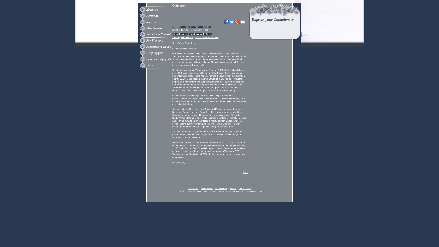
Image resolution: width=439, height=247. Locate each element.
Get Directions (207, 188)
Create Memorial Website (206, 37)
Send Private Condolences (184, 43)
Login (261, 191)
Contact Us (193, 188)
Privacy (233, 188)
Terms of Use (245, 188)
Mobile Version (221, 188)
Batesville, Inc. (238, 191)
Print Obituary (178, 163)
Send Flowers (180, 34)
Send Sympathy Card (200, 34)
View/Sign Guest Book (182, 37)
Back (245, 172)
